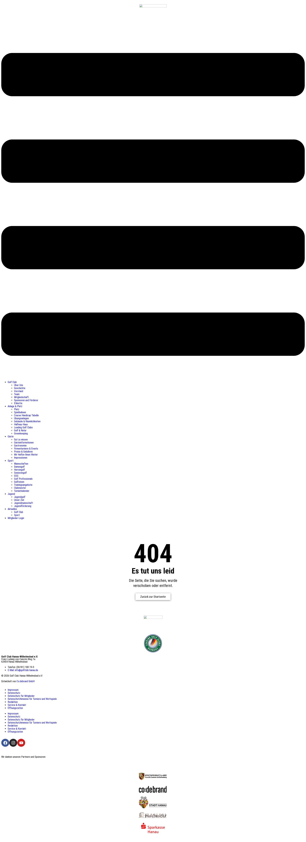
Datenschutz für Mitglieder (21, 695)
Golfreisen (19, 481)
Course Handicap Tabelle (26, 415)
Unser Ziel (19, 499)
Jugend (11, 493)
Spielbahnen (20, 412)
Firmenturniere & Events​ (26, 448)
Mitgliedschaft (21, 397)
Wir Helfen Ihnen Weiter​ (26, 454)
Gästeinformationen (24, 442)
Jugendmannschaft (23, 503)
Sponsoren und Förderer (26, 400)
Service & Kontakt (17, 704)
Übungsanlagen (21, 418)
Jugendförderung (22, 506)
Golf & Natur (20, 430)
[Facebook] (5, 743)
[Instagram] (13, 743)
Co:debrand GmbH (26, 681)
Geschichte (19, 388)
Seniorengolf (20, 472)
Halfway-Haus (21, 424)
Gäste (11, 436)
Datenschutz (14, 692)
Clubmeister (20, 487)
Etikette (18, 403)
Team (16, 394)
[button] (153, 204)
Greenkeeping (21, 433)
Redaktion (13, 701)
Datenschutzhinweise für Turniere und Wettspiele (32, 698)
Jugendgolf (19, 496)
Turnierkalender (21, 490)
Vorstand (18, 391)
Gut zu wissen (21, 439)
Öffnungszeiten (15, 708)
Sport (10, 460)
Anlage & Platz (15, 406)
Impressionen (20, 457)
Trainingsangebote (23, 484)
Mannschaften (21, 463)
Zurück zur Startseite (153, 596)
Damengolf (19, 466)
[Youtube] (21, 743)
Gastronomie (20, 445)
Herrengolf (19, 469)
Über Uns (18, 385)
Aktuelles (12, 509)
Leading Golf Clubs (23, 427)
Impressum (13, 689)
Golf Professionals (23, 478)
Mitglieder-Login (16, 518)
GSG (16, 475)
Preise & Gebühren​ (23, 451)
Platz (16, 409)
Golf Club (12, 382)
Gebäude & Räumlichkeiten (27, 421)
